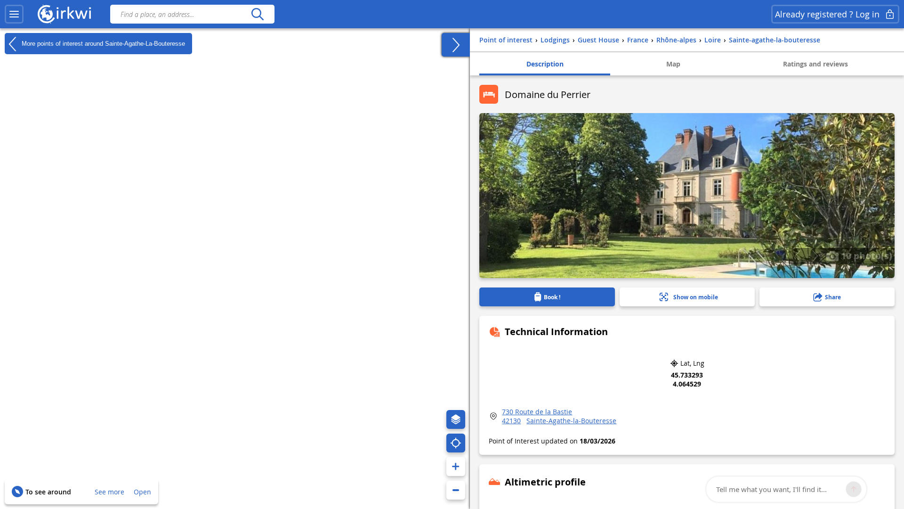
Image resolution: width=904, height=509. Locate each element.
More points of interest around (102, 43)
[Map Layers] (455, 419)
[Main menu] (14, 14)
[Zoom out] (455, 490)
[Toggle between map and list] (456, 45)
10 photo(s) (865, 255)
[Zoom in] (455, 466)
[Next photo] (814, 256)
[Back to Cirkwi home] (64, 14)
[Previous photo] (797, 256)
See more (109, 491)
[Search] (257, 14)
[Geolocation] (455, 443)
